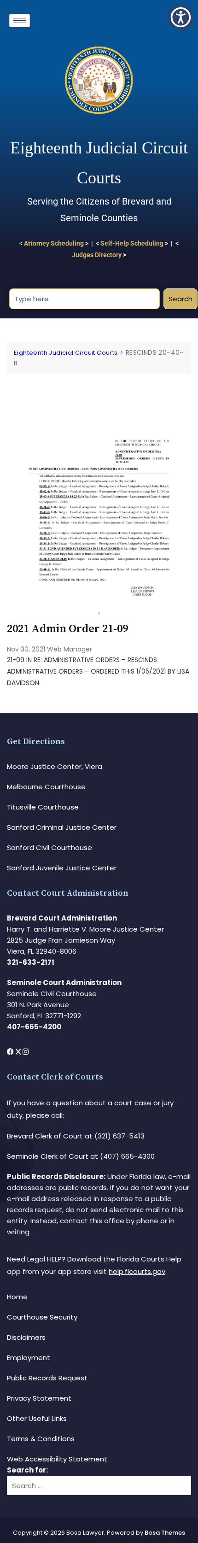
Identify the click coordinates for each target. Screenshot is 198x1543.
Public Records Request (47, 1378)
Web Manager (69, 649)
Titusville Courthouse (43, 807)
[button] (180, 17)
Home (17, 1297)
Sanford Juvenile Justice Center (61, 868)
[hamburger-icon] (19, 20)
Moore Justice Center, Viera (54, 766)
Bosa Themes (165, 1532)
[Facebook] (11, 1051)
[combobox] (84, 298)
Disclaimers (26, 1337)
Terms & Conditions (41, 1438)
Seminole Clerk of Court (47, 1156)
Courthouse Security (42, 1317)
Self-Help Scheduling (131, 243)
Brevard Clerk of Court (45, 1136)
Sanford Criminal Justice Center (61, 827)
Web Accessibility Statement (57, 1459)
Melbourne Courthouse (46, 787)
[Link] (99, 388)
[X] (19, 1051)
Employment (28, 1357)
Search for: (27, 1470)
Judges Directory (97, 254)
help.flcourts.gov (137, 1271)
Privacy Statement (39, 1398)
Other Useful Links (37, 1418)
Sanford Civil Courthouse (49, 847)
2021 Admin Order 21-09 (67, 629)
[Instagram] (26, 1051)
